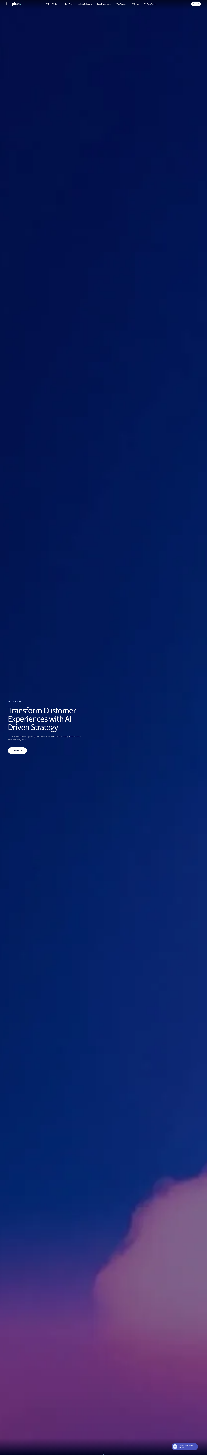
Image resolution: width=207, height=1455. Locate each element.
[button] (53, 4)
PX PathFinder (150, 4)
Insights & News (104, 4)
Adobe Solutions (85, 4)
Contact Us (17, 751)
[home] (13, 4)
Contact (196, 4)
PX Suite (135, 4)
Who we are (121, 4)
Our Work (69, 4)
